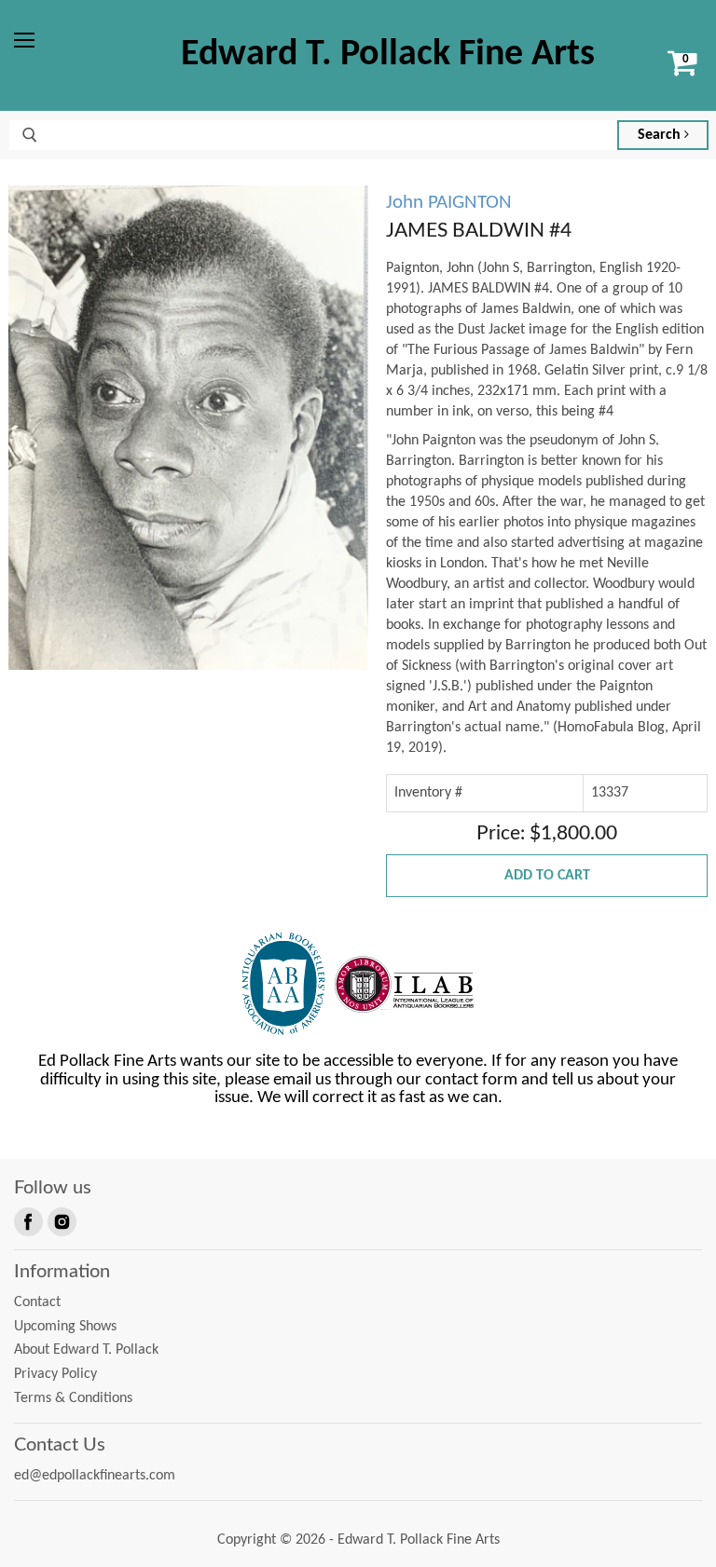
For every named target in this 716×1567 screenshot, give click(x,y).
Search (661, 135)
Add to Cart (547, 875)
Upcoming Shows (65, 1326)
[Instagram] (60, 1220)
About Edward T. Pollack (86, 1349)
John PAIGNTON (449, 202)
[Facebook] (27, 1220)
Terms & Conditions (73, 1398)
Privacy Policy (55, 1374)
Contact (37, 1302)
